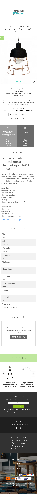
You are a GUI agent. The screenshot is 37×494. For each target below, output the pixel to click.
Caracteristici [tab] (18, 228)
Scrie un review (18, 337)
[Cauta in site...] (35, 19)
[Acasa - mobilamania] (18, 12)
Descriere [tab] (18, 152)
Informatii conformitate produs (13, 219)
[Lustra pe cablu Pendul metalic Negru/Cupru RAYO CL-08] (18, 60)
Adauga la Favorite (18, 114)
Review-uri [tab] (18, 317)
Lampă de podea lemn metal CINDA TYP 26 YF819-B (10, 384)
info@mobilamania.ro (19, 449)
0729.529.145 (20, 443)
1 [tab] (17, 81)
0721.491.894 (20, 446)
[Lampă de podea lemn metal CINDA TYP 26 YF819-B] (10, 373)
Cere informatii (18, 119)
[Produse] (2, 19)
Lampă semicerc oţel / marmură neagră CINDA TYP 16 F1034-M (27, 384)
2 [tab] (20, 81)
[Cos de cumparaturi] (30, 19)
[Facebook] (16, 428)
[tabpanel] (18, 60)
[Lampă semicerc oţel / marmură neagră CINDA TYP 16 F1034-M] (27, 373)
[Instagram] (20, 428)
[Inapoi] (1, 23)
